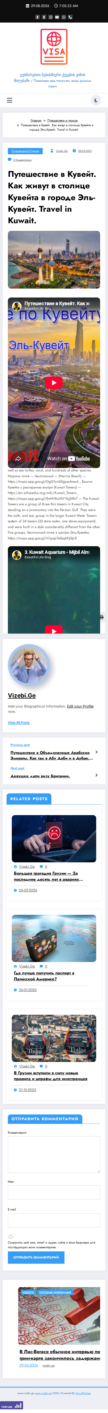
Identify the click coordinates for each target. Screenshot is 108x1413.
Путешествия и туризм (25, 151)
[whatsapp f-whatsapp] (63, 17)
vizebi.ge (62, 151)
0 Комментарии (22, 160)
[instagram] (50, 17)
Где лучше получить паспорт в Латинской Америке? (44, 976)
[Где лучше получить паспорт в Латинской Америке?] (54, 938)
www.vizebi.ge (43, 1397)
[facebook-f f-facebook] (44, 17)
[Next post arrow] (96, 775)
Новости (63, 1292)
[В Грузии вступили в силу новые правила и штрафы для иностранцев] (54, 1037)
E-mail (12, 1209)
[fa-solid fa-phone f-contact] (70, 17)
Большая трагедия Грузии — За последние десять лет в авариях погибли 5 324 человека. (46, 876)
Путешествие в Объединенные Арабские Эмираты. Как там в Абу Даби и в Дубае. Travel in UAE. (50, 755)
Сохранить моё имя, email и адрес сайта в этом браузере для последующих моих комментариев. (51, 1245)
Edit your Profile (80, 706)
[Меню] (9, 100)
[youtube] (57, 17)
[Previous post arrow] (96, 752)
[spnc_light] (96, 100)
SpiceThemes (83, 1397)
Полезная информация (90, 1292)
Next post (17, 768)
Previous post (20, 745)
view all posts (19, 722)
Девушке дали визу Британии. (40, 776)
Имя (11, 1181)
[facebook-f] (37, 17)
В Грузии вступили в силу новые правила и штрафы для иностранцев (50, 1076)
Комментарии (17, 1132)
